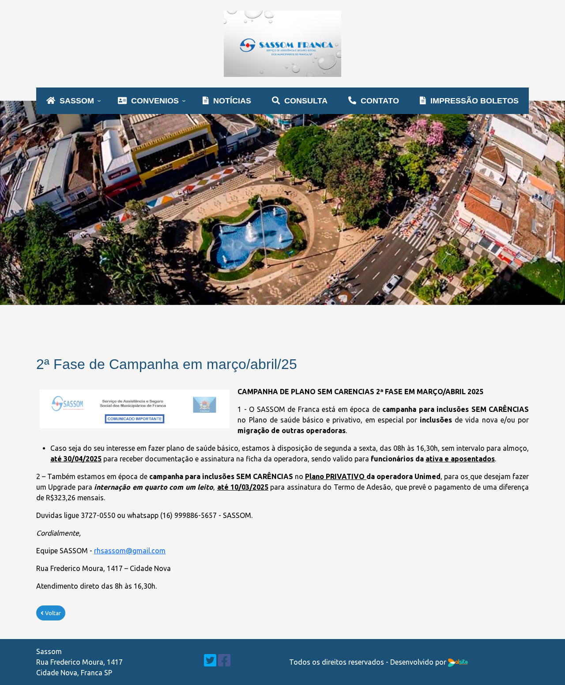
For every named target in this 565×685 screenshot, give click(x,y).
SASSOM (77, 100)
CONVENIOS (155, 100)
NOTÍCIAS (232, 100)
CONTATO (380, 100)
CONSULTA (306, 100)
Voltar (52, 613)
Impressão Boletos (474, 100)
